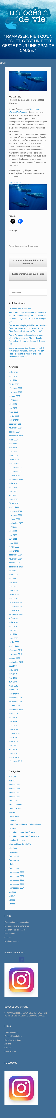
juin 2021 (13, 578)
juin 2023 (13, 487)
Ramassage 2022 (16, 879)
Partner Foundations (13, 1036)
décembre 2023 (15, 467)
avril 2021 (13, 586)
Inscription (13, 828)
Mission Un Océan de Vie (20, 844)
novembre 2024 (15, 427)
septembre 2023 (16, 479)
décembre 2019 (15, 649)
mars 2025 (13, 411)
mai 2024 (13, 447)
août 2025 (13, 400)
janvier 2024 (14, 463)
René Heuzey (15, 182)
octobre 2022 (14, 519)
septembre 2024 (16, 435)
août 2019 (13, 665)
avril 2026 (13, 380)
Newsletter (13, 852)
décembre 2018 (15, 697)
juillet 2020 (13, 622)
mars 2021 (13, 590)
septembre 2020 (16, 614)
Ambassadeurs (15, 804)
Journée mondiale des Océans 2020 (24, 836)
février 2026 (14, 384)
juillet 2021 (13, 574)
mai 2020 (13, 630)
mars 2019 (13, 685)
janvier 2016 (14, 757)
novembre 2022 (15, 515)
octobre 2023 (14, 475)
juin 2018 (13, 717)
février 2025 (14, 415)
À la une (12, 776)
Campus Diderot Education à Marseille (28, 262)
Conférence (14, 816)
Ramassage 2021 (16, 875)
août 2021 (13, 570)
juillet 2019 (13, 669)
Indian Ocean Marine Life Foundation (25, 824)
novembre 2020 (15, 606)
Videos (12, 899)
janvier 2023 (14, 507)
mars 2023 (13, 499)
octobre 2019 (14, 657)
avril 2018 (13, 725)
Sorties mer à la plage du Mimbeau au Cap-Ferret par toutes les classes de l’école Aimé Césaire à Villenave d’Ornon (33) (27, 328)
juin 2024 (13, 443)
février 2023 (14, 503)
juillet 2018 (13, 713)
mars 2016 (13, 753)
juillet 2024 (13, 439)
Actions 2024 (14, 796)
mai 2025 (13, 407)
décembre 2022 (15, 511)
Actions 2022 (14, 788)
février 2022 (14, 546)
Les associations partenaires (16, 925)
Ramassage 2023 (16, 883)
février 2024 (14, 459)
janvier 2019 (14, 693)
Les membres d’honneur (14, 929)
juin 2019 (13, 673)
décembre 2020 (15, 602)
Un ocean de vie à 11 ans (20, 308)
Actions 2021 (14, 784)
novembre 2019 (15, 654)
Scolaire (12, 891)
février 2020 (14, 642)
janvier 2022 (14, 550)
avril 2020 (13, 634)
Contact (7, 937)
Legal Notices (10, 1051)
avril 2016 (13, 749)
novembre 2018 (15, 701)
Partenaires (33, 246)
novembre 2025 (15, 392)
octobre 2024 (14, 431)
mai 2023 (13, 491)
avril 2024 (13, 451)
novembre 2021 (15, 558)
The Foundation (11, 1032)
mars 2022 (13, 542)
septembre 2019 (16, 661)
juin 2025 (13, 403)
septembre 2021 (16, 566)
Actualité (23, 246)
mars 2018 (13, 729)
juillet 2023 (13, 483)
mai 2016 (13, 745)
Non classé (14, 856)
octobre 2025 (14, 395)
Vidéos (12, 903)
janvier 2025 (14, 419)
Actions (12, 780)
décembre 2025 (15, 388)
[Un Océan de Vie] (28, 18)
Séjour (11, 895)
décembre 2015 (15, 761)
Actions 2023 (14, 792)
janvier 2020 (14, 646)
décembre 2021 (15, 554)
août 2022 (13, 527)
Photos (12, 863)
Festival (12, 820)
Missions (13, 848)
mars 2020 (13, 638)
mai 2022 (13, 534)
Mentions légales (11, 941)
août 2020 (13, 618)
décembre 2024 (15, 423)
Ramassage (14, 868)
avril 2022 (13, 538)
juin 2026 (13, 376)
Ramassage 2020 (16, 871)
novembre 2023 (15, 471)
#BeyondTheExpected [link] (18, 112)
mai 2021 (13, 582)
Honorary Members (12, 1039)
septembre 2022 (16, 522)
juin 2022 (13, 530)
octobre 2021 (14, 562)
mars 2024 (13, 455)
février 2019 (14, 689)
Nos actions (9, 933)
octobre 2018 (14, 705)
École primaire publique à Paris (28, 275)
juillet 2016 (13, 741)
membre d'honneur (17, 840)
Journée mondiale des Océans (22, 832)
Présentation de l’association (16, 922)
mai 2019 (13, 677)
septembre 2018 (16, 709)
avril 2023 (13, 495)
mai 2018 (13, 721)
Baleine (12, 812)
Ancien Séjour (15, 808)
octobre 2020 (14, 610)
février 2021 (14, 594)
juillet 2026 (13, 372)
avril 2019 (13, 681)
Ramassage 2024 (16, 887)
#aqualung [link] (34, 109)
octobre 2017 (14, 733)
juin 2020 (13, 626)
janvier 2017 (14, 737)
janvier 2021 (14, 598)
